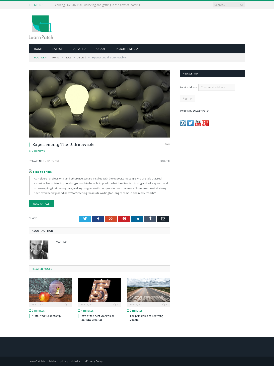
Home (38, 49)
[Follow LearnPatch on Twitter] (190, 125)
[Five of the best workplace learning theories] (99, 292)
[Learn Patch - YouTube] (198, 125)
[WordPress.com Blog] (183, 125)
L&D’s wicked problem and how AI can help (82, 5)
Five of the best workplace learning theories (98, 317)
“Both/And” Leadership (46, 316)
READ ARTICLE (41, 203)
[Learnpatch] (41, 27)
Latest (57, 49)
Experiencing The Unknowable (63, 144)
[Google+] (205, 125)
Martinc (37, 160)
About (101, 49)
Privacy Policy (94, 361)
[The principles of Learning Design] (148, 292)
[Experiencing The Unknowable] (99, 104)
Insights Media (127, 49)
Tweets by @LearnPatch (194, 110)
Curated (79, 49)
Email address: (189, 87)
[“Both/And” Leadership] (50, 292)
